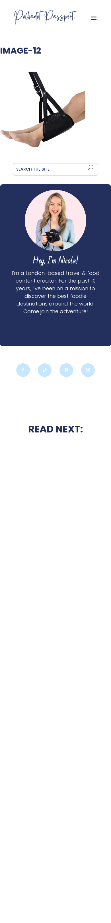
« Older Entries (16, 897)
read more (55, 553)
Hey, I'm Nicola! (55, 261)
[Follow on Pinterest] (66, 370)
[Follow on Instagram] (88, 370)
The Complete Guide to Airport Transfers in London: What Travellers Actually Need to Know (55, 724)
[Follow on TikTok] (45, 370)
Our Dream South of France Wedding (55, 537)
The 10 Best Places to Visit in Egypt (55, 588)
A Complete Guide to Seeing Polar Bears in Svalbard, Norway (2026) (55, 860)
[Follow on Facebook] (23, 370)
